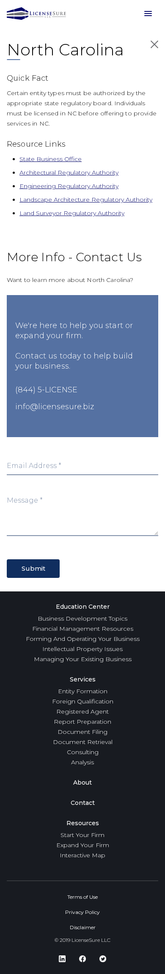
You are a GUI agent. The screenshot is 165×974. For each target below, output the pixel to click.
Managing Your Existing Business (83, 659)
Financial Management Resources (82, 628)
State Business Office (50, 159)
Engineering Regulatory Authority (68, 186)
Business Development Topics (82, 618)
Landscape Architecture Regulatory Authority (85, 199)
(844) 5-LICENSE (46, 389)
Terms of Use (82, 897)
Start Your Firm (82, 835)
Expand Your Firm (82, 845)
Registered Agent (82, 711)
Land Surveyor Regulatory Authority (71, 213)
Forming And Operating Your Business (83, 639)
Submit (33, 568)
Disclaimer (83, 927)
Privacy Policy (82, 912)
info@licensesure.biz (54, 406)
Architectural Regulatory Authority (68, 172)
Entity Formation (82, 691)
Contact (83, 803)
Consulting (83, 752)
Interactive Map (82, 855)
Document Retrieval (83, 742)
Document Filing (82, 732)
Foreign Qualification (82, 701)
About (82, 782)
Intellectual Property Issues (82, 649)
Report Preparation (82, 721)
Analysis (82, 762)
